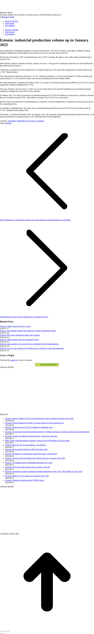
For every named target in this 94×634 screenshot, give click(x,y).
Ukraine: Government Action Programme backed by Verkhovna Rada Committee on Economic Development (47, 432)
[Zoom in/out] (8, 631)
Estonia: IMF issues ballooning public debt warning (20, 335)
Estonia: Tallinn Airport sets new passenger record (19, 339)
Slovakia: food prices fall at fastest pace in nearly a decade (27, 467)
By (17, 121)
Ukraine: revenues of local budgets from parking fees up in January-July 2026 (35, 458)
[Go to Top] (47, 628)
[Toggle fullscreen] (6, 631)
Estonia (11, 121)
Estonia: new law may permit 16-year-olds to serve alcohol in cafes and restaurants (32, 348)
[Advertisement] (44, 5)
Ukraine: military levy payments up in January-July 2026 (27, 476)
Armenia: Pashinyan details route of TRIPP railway (24, 480)
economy (8, 123)
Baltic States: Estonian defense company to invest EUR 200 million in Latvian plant (37, 441)
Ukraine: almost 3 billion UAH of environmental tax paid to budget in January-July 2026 (39, 418)
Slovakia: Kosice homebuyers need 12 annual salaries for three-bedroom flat (34, 423)
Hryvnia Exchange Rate (48, 365)
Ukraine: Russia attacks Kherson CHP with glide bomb (26, 449)
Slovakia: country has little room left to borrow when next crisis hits (31, 436)
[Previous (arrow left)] (1, 633)
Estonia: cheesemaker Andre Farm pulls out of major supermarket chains (28, 331)
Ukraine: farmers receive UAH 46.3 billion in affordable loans (29, 427)
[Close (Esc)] (1, 631)
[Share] (3, 631)
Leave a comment (37, 121)
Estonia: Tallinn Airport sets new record (15, 326)
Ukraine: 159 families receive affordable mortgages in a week (28, 463)
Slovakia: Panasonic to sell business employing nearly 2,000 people (31, 454)
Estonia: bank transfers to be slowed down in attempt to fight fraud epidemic (29, 344)
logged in (13, 360)
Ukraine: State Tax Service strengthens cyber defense (25, 445)
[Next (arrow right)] (3, 633)
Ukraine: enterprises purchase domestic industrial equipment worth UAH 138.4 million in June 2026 (43, 471)
